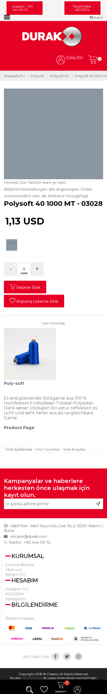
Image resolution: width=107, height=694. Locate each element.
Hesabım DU (17, 589)
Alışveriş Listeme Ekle (36, 301)
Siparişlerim (15, 599)
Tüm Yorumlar (53, 323)
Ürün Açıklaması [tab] (18, 449)
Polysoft (37, 76)
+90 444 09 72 (37, 542)
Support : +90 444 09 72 (22, 8)
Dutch (98, 17)
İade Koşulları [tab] (74, 449)
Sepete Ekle (28, 287)
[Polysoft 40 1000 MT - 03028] (53, 37)
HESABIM (14, 594)
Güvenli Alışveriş (19, 564)
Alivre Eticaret (31, 678)
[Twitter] (67, 656)
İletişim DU (15, 574)
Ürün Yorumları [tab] (47, 449)
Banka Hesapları (20, 618)
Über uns (13, 569)
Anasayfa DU (14, 76)
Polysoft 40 (59, 76)
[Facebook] (55, 656)
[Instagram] (78, 656)
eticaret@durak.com (28, 536)
